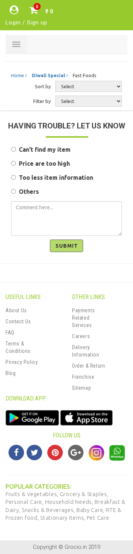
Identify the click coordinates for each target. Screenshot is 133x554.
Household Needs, (70, 502)
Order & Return (88, 366)
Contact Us (18, 321)
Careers (81, 336)
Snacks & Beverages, (49, 510)
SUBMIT (66, 246)
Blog (11, 373)
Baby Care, (91, 510)
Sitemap (81, 388)
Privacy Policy (22, 362)
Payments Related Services (83, 317)
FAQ (10, 333)
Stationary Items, (63, 518)
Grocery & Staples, (84, 494)
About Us (16, 310)
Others (27, 191)
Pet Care (98, 518)
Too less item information (54, 177)
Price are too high (43, 163)
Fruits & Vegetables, (33, 494)
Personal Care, (25, 502)
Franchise (83, 377)
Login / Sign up (26, 22)
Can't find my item (43, 149)
